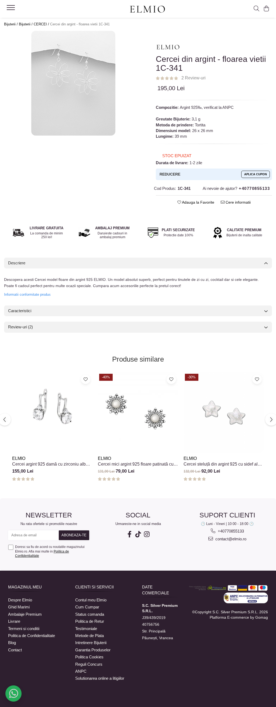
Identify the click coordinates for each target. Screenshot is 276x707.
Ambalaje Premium (25, 614)
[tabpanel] (73, 83)
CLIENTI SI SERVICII (94, 587)
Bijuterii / (11, 24)
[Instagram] (146, 534)
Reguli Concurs (88, 664)
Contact (15, 650)
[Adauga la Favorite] (85, 379)
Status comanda (89, 614)
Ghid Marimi (19, 607)
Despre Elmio (20, 600)
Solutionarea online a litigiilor (99, 678)
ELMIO (18, 458)
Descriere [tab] (16, 263)
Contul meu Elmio (90, 600)
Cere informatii (238, 202)
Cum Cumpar (87, 607)
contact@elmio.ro (230, 539)
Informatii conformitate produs (27, 294)
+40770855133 (230, 531)
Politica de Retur (89, 621)
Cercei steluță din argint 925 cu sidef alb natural (222, 464)
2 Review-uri (193, 78)
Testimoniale (86, 628)
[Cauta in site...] (256, 9)
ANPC (81, 671)
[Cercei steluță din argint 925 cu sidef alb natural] (224, 412)
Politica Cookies (89, 657)
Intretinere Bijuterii (90, 642)
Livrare (14, 621)
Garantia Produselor (93, 650)
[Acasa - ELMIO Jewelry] (147, 9)
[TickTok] (138, 534)
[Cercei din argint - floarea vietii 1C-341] (73, 83)
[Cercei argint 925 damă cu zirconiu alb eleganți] (52, 412)
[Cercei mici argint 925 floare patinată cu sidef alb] (138, 412)
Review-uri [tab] (20, 327)
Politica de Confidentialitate (31, 635)
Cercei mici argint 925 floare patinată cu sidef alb (136, 464)
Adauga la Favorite (197, 202)
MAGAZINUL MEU (25, 587)
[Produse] (11, 9)
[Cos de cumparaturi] (266, 9)
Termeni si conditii (23, 628)
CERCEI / (42, 24)
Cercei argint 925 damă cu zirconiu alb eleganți (49, 464)
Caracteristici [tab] (19, 310)
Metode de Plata (89, 635)
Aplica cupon (255, 174)
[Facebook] (129, 534)
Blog (12, 642)
